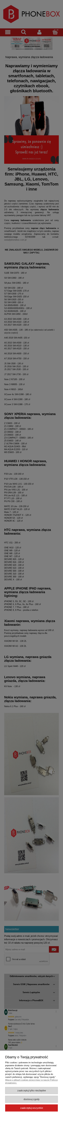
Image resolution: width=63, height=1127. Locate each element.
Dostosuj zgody (32, 1099)
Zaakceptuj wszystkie (31, 1108)
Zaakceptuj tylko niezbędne (31, 1090)
